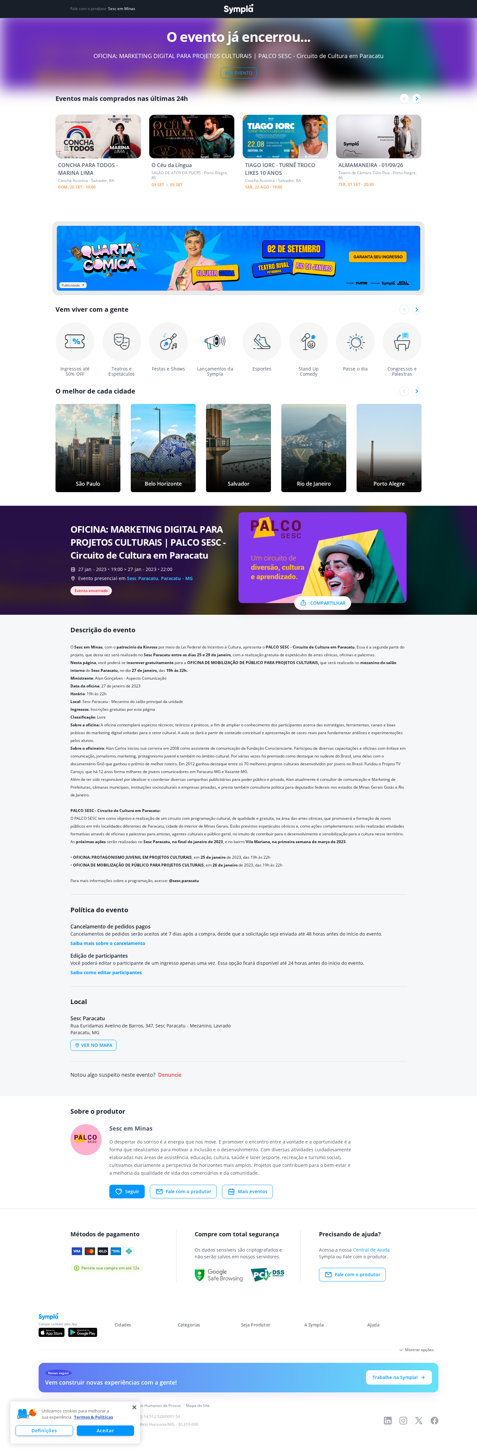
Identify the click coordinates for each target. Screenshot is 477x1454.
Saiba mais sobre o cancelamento (107, 943)
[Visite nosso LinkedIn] (388, 1420)
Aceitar (105, 1430)
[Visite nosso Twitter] (419, 1420)
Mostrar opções (419, 1349)
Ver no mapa (96, 1045)
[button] (27, 1414)
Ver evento (238, 73)
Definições (44, 1430)
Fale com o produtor (188, 1191)
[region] (75, 1422)
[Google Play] (82, 1332)
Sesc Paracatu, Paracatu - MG (160, 578)
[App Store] (52, 1332)
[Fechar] (134, 1407)
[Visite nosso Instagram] (403, 1420)
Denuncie (169, 1075)
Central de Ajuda (371, 1250)
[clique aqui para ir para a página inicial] (238, 9)
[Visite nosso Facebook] (434, 1420)
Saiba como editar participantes (106, 972)
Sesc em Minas (121, 8)
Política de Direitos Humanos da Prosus (145, 1405)
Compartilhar (328, 603)
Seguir (132, 1191)
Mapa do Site (198, 1405)
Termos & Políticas (93, 1417)
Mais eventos (252, 1191)
